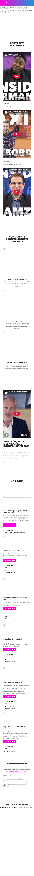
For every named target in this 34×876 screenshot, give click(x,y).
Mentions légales (8, 863)
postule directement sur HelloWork (18, 771)
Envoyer (6, 785)
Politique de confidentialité (11, 865)
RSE (4, 866)
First (20, 777)
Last (20, 778)
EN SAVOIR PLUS (10, 525)
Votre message (7, 784)
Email (5, 780)
